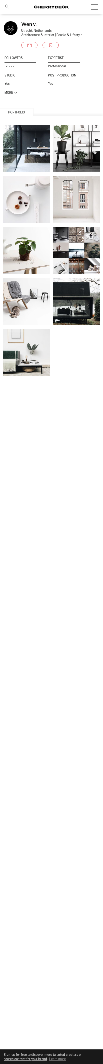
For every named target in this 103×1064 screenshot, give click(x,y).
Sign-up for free (15, 1055)
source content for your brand (25, 1059)
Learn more (57, 1059)
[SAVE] (50, 45)
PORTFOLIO (16, 112)
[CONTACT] (29, 45)
